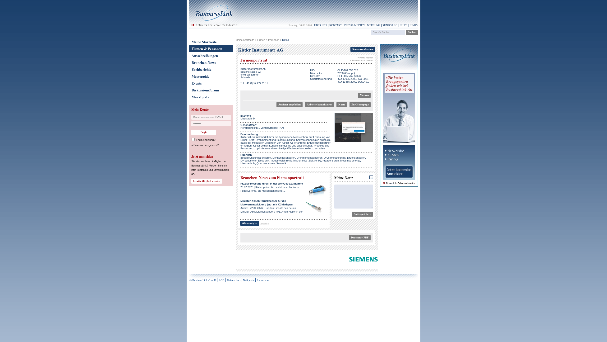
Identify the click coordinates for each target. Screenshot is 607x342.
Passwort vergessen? (206, 145)
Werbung (373, 25)
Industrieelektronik (281, 160)
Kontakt (335, 25)
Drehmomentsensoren (309, 157)
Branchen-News (204, 62)
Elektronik (263, 160)
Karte (341, 104)
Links (414, 25)
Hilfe (403, 25)
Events (197, 83)
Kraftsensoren (330, 160)
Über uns (320, 25)
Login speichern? (206, 139)
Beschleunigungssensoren (255, 157)
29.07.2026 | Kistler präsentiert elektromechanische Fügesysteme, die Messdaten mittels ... (271, 187)
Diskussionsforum (205, 90)
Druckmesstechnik (335, 157)
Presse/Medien (354, 25)
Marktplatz (200, 97)
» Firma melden (365, 58)
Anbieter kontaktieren (319, 104)
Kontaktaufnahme (362, 49)
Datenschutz (234, 280)
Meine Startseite (204, 41)
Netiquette (248, 280)
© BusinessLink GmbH (202, 280)
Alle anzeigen (249, 223)
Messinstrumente (350, 160)
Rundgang (389, 25)
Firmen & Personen (207, 48)
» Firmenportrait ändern (361, 60)
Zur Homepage (360, 104)
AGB (222, 280)
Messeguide (200, 76)
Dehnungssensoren (283, 157)
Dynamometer (248, 160)
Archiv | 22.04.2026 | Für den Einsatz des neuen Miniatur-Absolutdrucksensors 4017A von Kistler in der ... (271, 208)
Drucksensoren (356, 157)
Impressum (263, 280)
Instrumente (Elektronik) (307, 160)
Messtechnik (247, 163)
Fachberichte (202, 69)
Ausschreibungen (205, 55)
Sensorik (281, 163)
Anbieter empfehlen (289, 104)
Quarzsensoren (266, 163)
